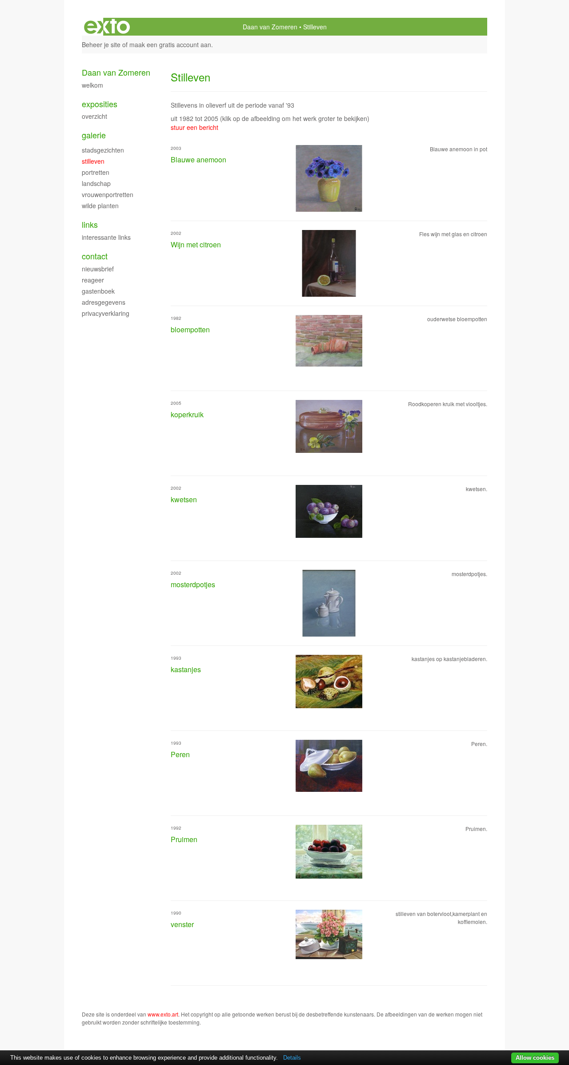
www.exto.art (163, 1014)
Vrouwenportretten (107, 194)
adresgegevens (103, 302)
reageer (93, 279)
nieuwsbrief (98, 268)
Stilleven (93, 161)
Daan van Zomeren (270, 26)
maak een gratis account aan (170, 44)
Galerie (94, 135)
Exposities (99, 103)
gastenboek (98, 290)
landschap (96, 183)
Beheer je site (101, 44)
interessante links (106, 237)
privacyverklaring (105, 313)
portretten (95, 172)
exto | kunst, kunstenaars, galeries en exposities (107, 27)
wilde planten (100, 205)
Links (90, 224)
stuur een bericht (194, 127)
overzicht (94, 116)
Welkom (92, 85)
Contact (95, 256)
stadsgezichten (103, 149)
